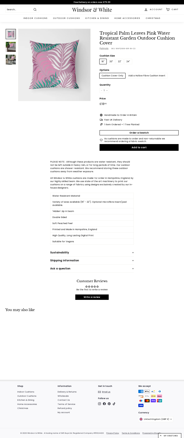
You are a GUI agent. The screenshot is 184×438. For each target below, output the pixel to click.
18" (103, 61)
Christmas (153, 18)
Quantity (105, 84)
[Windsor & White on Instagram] (99, 403)
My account (64, 412)
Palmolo (104, 48)
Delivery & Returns (67, 391)
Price (103, 98)
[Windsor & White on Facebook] (104, 403)
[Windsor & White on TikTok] (114, 403)
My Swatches (171, 435)
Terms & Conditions (131, 433)
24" (128, 61)
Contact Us (64, 400)
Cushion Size (107, 55)
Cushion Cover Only (112, 75)
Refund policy (65, 408)
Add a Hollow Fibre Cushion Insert (146, 75)
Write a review (92, 297)
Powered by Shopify (152, 433)
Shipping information (64, 260)
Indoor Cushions (35, 18)
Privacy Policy (112, 433)
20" (111, 61)
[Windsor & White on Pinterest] (109, 403)
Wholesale (63, 396)
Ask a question (60, 268)
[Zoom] (54, 65)
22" (119, 61)
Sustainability (59, 252)
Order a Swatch (139, 132)
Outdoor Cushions (66, 18)
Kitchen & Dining (97, 18)
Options (104, 70)
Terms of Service (66, 404)
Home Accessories (127, 18)
